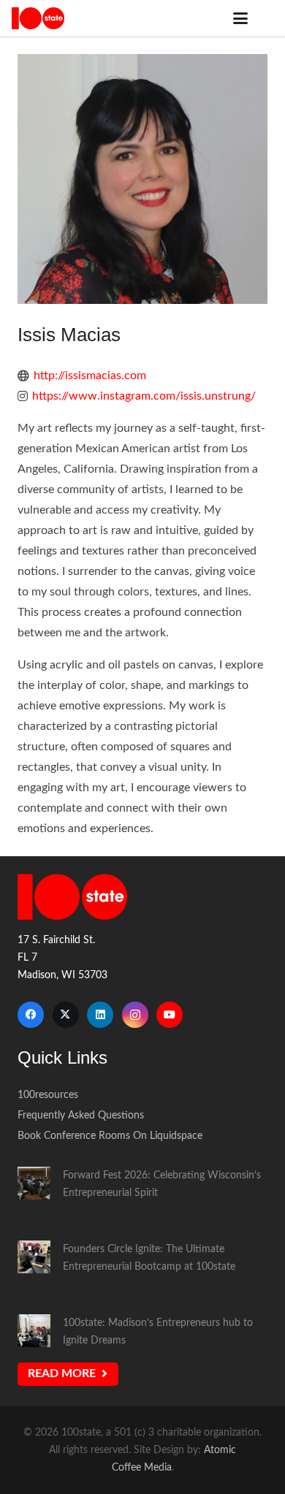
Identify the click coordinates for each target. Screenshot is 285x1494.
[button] (240, 18)
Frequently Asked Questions (81, 1115)
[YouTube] (169, 1015)
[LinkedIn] (100, 1015)
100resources (48, 1094)
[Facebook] (31, 1015)
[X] (66, 1015)
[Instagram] (135, 1015)
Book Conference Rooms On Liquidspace (110, 1135)
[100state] (38, 18)
